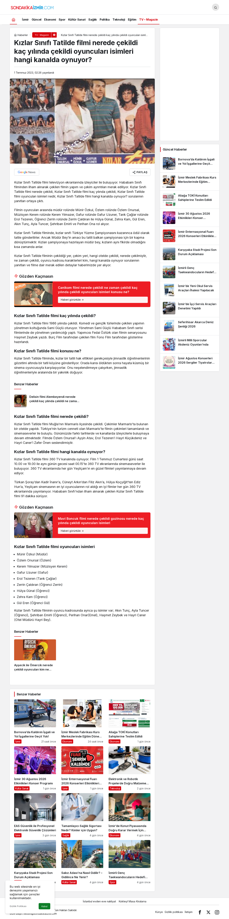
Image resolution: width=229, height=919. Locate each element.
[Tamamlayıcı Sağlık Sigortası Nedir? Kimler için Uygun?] (82, 815)
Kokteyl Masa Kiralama (132, 901)
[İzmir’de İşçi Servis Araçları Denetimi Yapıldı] (189, 308)
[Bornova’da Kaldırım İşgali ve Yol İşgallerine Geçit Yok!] (35, 721)
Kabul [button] (44, 906)
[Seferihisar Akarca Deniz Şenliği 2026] (189, 326)
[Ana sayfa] (13, 19)
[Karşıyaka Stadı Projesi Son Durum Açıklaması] (35, 862)
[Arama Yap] (215, 7)
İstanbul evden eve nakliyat (99, 901)
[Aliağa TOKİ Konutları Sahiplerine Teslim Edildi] (129, 721)
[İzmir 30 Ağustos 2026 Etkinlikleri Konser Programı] (35, 768)
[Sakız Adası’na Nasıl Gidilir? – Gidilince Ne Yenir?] (82, 862)
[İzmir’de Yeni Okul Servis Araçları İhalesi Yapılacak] (189, 290)
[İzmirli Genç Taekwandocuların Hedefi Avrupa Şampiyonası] (129, 862)
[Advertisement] (189, 84)
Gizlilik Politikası (18, 906)
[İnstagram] (217, 912)
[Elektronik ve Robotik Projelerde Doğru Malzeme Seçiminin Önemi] (129, 768)
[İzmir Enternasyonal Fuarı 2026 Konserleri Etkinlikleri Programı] (82, 768)
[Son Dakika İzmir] (32, 7)
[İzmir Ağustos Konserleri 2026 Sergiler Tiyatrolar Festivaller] (189, 362)
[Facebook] (200, 912)
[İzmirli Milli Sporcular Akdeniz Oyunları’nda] (189, 344)
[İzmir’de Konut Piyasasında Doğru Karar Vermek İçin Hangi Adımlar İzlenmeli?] (129, 815)
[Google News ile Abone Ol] (26, 172)
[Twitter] (208, 912)
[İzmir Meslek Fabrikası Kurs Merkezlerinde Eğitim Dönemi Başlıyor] (82, 721)
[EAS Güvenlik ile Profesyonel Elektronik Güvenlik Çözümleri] (35, 815)
